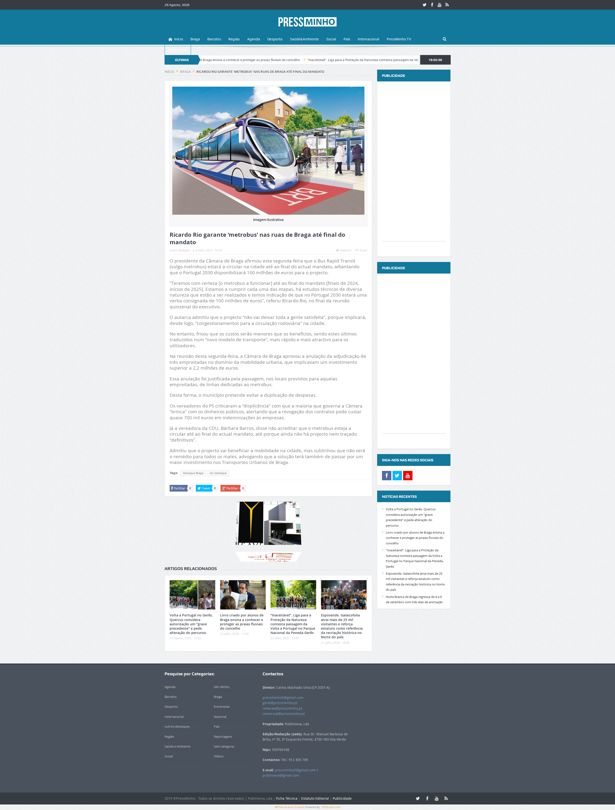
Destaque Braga (193, 473)
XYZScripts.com (331, 807)
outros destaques (177, 726)
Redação (184, 250)
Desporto (275, 39)
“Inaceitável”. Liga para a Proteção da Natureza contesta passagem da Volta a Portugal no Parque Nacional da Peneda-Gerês (357, 60)
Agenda (253, 39)
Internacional (368, 39)
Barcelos (214, 39)
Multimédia (177, 50)
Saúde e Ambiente (178, 746)
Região (234, 39)
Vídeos (218, 756)
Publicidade (342, 798)
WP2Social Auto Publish (289, 807)
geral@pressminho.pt (280, 702)
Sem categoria (224, 746)
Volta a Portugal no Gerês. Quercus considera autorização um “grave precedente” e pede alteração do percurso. (191, 624)
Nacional (220, 716)
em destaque (218, 473)
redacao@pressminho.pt (282, 708)
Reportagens (223, 736)
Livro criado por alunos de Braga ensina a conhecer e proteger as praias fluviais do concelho (242, 622)
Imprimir (346, 250)
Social (331, 39)
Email (363, 250)
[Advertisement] (414, 169)
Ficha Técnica (286, 798)
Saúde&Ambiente (304, 39)
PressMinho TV (399, 39)
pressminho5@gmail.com (283, 697)
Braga (195, 39)
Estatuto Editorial (315, 798)
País (347, 39)
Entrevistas (222, 706)
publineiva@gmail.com (281, 775)
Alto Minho (222, 687)
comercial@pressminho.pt (284, 713)
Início (178, 39)
